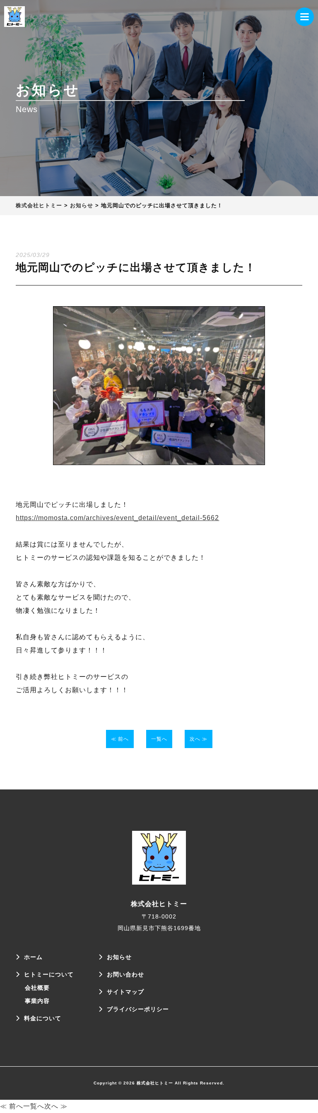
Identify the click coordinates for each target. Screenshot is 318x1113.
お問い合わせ (125, 974)
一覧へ (159, 739)
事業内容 (37, 1001)
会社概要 (37, 987)
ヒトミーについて (49, 974)
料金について (42, 1018)
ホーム (33, 957)
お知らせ (119, 957)
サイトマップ (125, 991)
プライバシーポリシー (138, 1009)
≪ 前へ (120, 739)
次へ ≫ (198, 739)
